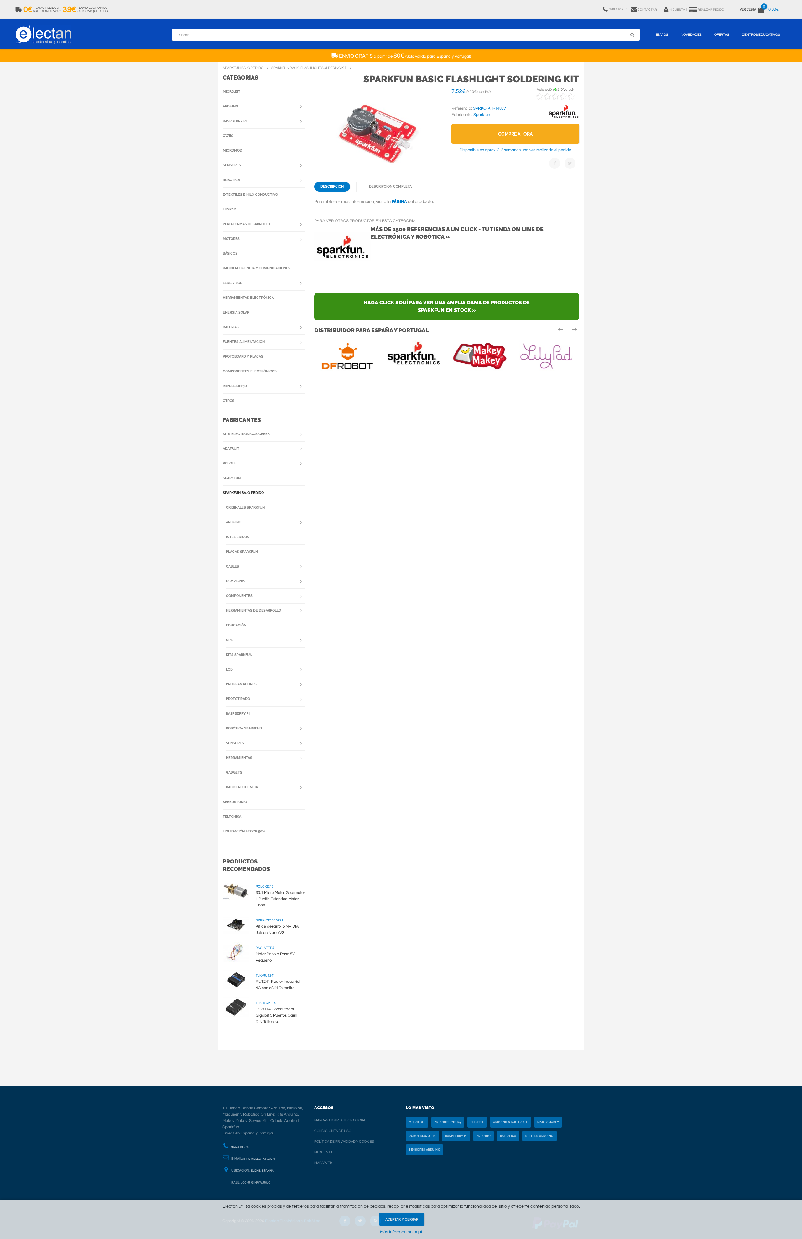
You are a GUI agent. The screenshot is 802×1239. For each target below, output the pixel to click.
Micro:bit (231, 92)
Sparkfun (232, 478)
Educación (236, 625)
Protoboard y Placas (243, 357)
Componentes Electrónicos (250, 371)
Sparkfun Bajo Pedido (243, 493)
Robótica (231, 180)
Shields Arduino (539, 1136)
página (399, 201)
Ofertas (721, 34)
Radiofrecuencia (242, 787)
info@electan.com (259, 1158)
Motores (231, 239)
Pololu (229, 463)
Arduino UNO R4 (448, 1122)
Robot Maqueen (422, 1136)
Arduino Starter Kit (510, 1122)
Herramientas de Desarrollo (253, 611)
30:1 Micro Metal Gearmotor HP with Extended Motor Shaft (280, 898)
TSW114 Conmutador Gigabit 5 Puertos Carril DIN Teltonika (276, 1015)
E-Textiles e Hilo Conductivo (250, 195)
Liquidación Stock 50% (244, 831)
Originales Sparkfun (245, 507)
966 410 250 (240, 1146)
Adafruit (231, 449)
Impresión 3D (235, 386)
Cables (232, 566)
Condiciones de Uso (332, 1131)
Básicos (230, 253)
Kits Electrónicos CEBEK (246, 434)
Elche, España (262, 1170)
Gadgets (234, 772)
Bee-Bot (477, 1122)
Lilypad (229, 209)
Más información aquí (401, 1232)
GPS (229, 640)
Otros (228, 401)
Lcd (229, 669)
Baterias (231, 327)
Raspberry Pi (235, 121)
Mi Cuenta (323, 1152)
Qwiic (228, 136)
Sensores (232, 165)
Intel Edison (237, 537)
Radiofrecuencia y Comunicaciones (256, 268)
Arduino (230, 106)
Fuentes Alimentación (244, 342)
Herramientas (239, 758)
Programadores (241, 684)
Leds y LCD (232, 283)
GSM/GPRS (235, 581)
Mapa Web (323, 1162)
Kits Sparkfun (239, 655)
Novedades (691, 34)
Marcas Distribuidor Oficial (340, 1120)
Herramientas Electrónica (248, 298)
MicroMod (232, 150)
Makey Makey (548, 1122)
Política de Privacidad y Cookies (344, 1141)
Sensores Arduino (424, 1149)
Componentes (239, 596)
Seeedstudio (235, 802)
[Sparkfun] (563, 118)
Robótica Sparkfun (244, 728)
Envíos (662, 34)
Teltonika (232, 817)
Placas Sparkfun (242, 552)
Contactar (647, 9)
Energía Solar (236, 312)
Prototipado (238, 699)
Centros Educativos (761, 34)
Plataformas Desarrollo (246, 224)
